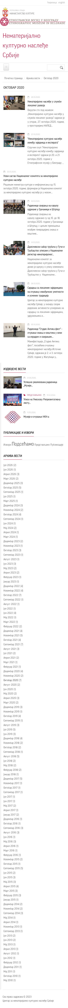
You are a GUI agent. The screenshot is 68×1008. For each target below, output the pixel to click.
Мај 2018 (8, 765)
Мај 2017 (8, 806)
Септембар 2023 (11, 555)
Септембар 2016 (11, 828)
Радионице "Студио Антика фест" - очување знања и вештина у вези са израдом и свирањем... (45, 333)
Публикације (56, 445)
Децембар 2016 (11, 819)
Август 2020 (10, 685)
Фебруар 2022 (10, 626)
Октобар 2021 (10, 640)
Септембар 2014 (11, 913)
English (61, 2)
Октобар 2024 (10, 514)
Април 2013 (9, 949)
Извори (7, 445)
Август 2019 (9, 725)
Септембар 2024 (11, 519)
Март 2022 (9, 622)
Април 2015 (9, 886)
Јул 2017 (7, 797)
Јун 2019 (7, 734)
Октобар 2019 (10, 716)
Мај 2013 (8, 944)
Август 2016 (9, 832)
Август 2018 (9, 756)
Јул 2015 (7, 873)
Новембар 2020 (11, 676)
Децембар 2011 (11, 967)
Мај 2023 (8, 568)
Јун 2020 (8, 689)
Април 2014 (9, 922)
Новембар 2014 (11, 909)
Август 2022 (10, 604)
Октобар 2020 (10, 680)
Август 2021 (9, 649)
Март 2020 (9, 703)
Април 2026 (9, 474)
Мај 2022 (8, 617)
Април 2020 (9, 698)
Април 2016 (9, 846)
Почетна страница (13, 78)
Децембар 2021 (11, 631)
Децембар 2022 (11, 586)
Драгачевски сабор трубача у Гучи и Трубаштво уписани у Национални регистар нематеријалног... (46, 251)
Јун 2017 (7, 801)
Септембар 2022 (11, 600)
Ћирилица (52, 2)
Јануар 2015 (9, 900)
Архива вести (33, 78)
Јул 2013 (7, 936)
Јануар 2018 (9, 774)
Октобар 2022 (10, 595)
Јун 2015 (7, 877)
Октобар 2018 (10, 747)
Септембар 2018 (11, 752)
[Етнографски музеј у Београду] (32, 21)
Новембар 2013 (11, 927)
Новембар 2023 (11, 546)
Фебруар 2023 (10, 577)
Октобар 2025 (10, 488)
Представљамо (34, 395)
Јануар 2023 (9, 582)
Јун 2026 (8, 470)
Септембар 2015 (11, 868)
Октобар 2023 (10, 550)
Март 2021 (8, 662)
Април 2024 (9, 532)
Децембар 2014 (11, 904)
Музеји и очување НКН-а (36, 417)
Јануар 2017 (9, 815)
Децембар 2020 (11, 671)
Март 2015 (8, 891)
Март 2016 (8, 850)
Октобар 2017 (10, 788)
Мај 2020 (8, 694)
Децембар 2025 (11, 483)
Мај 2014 (8, 918)
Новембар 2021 (11, 635)
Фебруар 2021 (10, 667)
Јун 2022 (8, 613)
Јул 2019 (7, 730)
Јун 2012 (7, 958)
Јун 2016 (7, 837)
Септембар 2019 (11, 721)
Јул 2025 (8, 496)
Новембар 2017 (11, 783)
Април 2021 (9, 658)
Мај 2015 (8, 882)
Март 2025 (9, 501)
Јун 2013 (7, 940)
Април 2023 (9, 573)
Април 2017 (9, 810)
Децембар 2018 (11, 738)
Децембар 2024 (11, 505)
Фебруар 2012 (10, 962)
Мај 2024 (8, 528)
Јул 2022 (8, 609)
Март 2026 (9, 479)
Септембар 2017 (11, 792)
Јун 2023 (8, 564)
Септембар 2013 (11, 931)
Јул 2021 (7, 653)
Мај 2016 (8, 841)
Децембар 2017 (11, 779)
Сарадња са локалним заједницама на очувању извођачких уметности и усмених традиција (45, 292)
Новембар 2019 (11, 712)
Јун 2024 (8, 523)
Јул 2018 (7, 761)
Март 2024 (9, 537)
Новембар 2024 (11, 510)
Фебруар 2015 (10, 895)
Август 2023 (9, 559)
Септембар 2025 (11, 492)
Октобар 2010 (10, 976)
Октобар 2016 (10, 823)
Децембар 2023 (11, 541)
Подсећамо (23, 444)
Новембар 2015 (11, 859)
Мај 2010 (8, 980)
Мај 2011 (7, 971)
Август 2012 (9, 953)
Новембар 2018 (11, 743)
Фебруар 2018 (10, 770)
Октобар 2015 (10, 864)
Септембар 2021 (11, 644)
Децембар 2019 (11, 707)
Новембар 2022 (11, 591)
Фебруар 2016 (10, 855)
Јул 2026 (8, 465)
